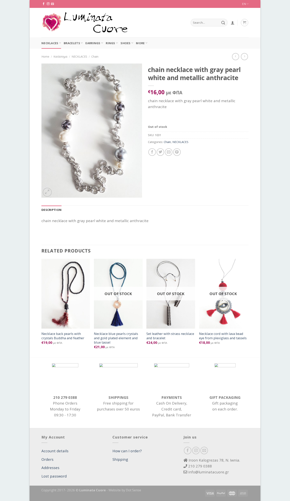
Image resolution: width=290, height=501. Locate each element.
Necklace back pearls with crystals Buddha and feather (62, 336)
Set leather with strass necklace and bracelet (170, 336)
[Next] (247, 307)
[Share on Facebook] (152, 152)
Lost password (54, 476)
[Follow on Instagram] (48, 4)
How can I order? (127, 450)
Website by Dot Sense (125, 490)
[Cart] (244, 22)
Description (51, 210)
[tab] (51, 210)
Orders (47, 459)
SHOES (126, 43)
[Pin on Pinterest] (177, 152)
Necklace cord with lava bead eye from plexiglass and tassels (223, 336)
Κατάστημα (60, 56)
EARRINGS (92, 43)
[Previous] (42, 307)
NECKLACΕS (49, 43)
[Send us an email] (52, 4)
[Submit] (223, 22)
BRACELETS (72, 43)
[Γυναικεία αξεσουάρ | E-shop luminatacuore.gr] (84, 22)
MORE (140, 43)
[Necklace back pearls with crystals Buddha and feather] (65, 294)
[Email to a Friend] (168, 152)
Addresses (50, 467)
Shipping (120, 459)
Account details (54, 450)
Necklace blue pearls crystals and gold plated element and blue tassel (116, 338)
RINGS (110, 43)
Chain (94, 56)
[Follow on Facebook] (43, 4)
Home (45, 56)
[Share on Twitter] (160, 152)
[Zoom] (47, 192)
